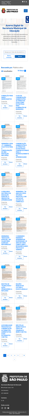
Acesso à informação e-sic (6, 1)
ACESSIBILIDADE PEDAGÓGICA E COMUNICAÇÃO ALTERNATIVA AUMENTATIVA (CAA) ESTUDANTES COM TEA (6, 331)
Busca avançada (8, 56)
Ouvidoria (3, 2)
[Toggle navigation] (26, 10)
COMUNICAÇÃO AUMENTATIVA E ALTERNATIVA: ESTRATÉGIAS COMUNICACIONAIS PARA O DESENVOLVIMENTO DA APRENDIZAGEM (22, 150)
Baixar (11, 106)
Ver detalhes (5, 106)
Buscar (20, 56)
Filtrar (22, 71)
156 (3, 400)
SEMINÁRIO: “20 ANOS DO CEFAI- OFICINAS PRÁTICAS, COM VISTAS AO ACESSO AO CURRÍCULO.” (21, 197)
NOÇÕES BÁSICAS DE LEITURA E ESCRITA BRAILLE (21, 286)
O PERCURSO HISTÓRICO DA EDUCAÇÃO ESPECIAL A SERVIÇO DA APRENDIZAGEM (6, 196)
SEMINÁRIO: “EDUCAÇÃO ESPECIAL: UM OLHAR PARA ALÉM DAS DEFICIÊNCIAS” (6, 240)
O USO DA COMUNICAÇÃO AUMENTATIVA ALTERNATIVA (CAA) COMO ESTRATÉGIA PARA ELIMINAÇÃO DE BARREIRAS (21, 102)
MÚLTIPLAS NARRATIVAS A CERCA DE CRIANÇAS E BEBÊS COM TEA (21, 328)
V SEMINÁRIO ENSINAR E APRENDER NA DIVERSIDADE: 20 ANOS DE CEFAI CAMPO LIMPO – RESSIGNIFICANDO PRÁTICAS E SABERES (22, 242)
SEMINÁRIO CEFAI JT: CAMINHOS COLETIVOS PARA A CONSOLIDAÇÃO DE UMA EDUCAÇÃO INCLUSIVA (7, 149)
